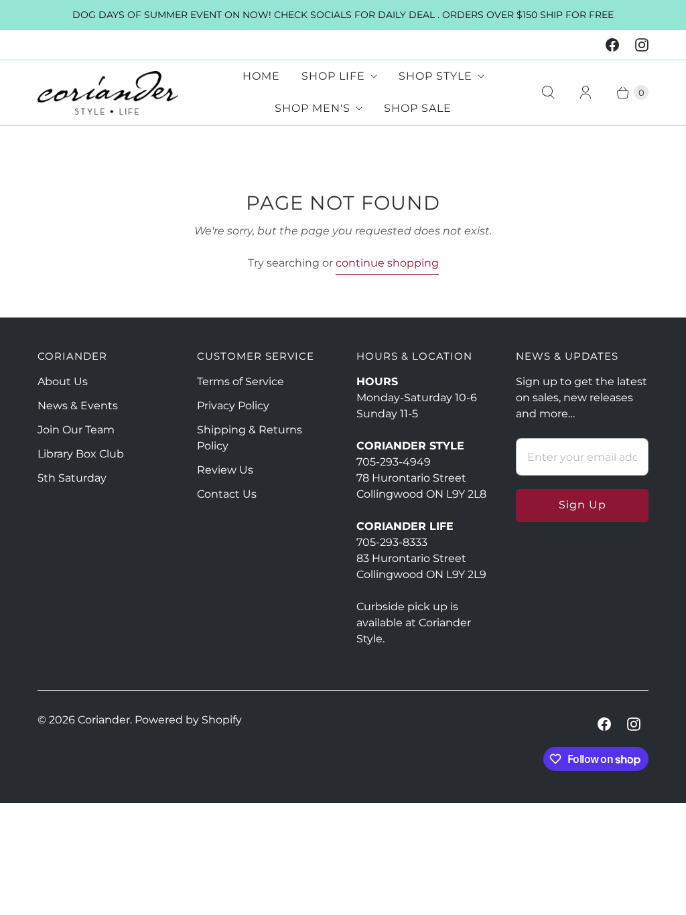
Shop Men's (312, 108)
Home (261, 76)
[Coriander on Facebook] (612, 45)
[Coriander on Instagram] (642, 45)
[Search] (548, 92)
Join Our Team (76, 429)
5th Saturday (72, 478)
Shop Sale (418, 108)
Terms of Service (240, 381)
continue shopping (387, 263)
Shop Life (333, 76)
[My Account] (585, 92)
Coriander (104, 719)
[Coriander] (108, 93)
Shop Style (435, 76)
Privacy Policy (233, 405)
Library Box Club (81, 453)
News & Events (78, 405)
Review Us (225, 470)
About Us (63, 381)
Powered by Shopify (188, 719)
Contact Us (227, 494)
